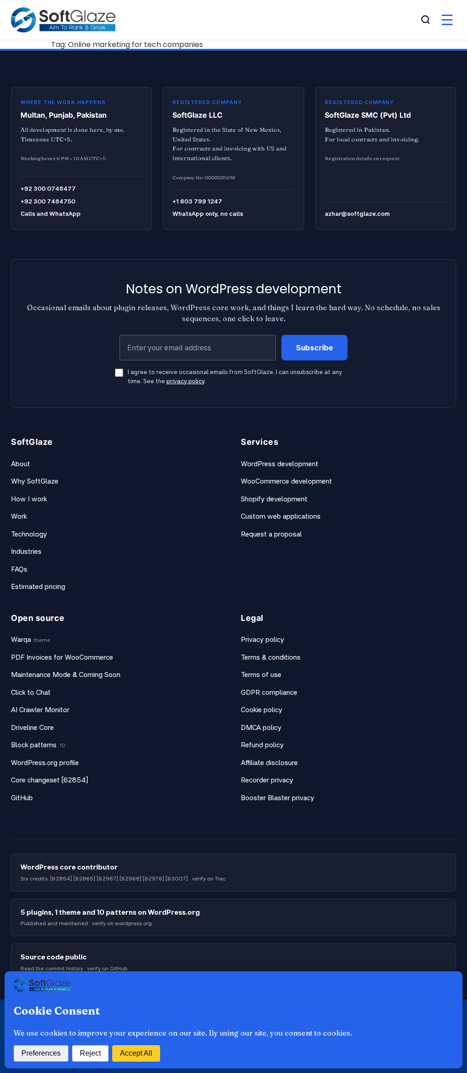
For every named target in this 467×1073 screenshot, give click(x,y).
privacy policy (185, 381)
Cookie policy (261, 709)
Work (19, 516)
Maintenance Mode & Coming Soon (65, 674)
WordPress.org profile (45, 762)
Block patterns (34, 744)
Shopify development (274, 499)
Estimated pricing (38, 586)
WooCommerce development (286, 481)
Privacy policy (262, 639)
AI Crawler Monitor (40, 709)
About (20, 463)
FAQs (19, 569)
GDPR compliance (269, 692)
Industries (26, 551)
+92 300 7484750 (48, 201)
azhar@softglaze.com (357, 213)
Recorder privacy (267, 780)
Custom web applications (281, 516)
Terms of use (261, 674)
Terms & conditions (271, 657)
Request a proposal (271, 534)
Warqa (21, 639)
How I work (29, 499)
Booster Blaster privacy (277, 797)
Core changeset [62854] (49, 780)
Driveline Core (32, 727)
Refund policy (262, 744)
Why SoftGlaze (34, 481)
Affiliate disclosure (269, 762)
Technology (29, 534)
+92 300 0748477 (48, 188)
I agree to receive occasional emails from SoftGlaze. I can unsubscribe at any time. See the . (235, 376)
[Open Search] (425, 19)
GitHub (22, 797)
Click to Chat (31, 692)
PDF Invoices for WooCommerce (62, 657)
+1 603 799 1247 (197, 201)
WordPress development (279, 463)
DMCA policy (261, 727)
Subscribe (314, 347)
